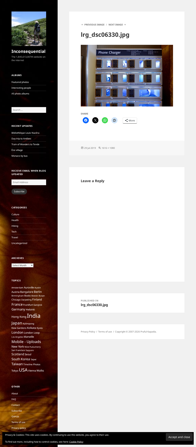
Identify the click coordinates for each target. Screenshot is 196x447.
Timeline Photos (31, 364)
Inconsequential (28, 51)
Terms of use (18, 422)
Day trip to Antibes (21, 138)
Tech (13, 231)
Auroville (29, 287)
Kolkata (31, 328)
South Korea (20, 359)
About (14, 393)
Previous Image (94, 24)
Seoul (28, 354)
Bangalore (26, 292)
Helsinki (30, 309)
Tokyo (14, 370)
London (17, 332)
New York (17, 346)
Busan (42, 295)
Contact (15, 405)
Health (15, 220)
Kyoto (40, 328)
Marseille (29, 336)
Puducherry (35, 346)
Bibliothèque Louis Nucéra (25, 132)
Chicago (16, 299)
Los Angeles (17, 337)
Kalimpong (28, 323)
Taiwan (17, 364)
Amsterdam (17, 287)
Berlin (38, 292)
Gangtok (37, 304)
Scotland (17, 354)
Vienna (32, 370)
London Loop (32, 332)
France (17, 304)
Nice (26, 346)
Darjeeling (26, 299)
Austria (15, 292)
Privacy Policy (88, 331)
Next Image (116, 24)
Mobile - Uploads (26, 341)
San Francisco (18, 350)
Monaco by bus (19, 155)
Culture (15, 214)
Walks (40, 370)
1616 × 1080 (108, 148)
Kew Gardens (18, 328)
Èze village (17, 150)
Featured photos (20, 82)
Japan (16, 323)
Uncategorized (19, 243)
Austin (37, 287)
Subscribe (19, 191)
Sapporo (30, 350)
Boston (34, 295)
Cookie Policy (76, 441)
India (33, 315)
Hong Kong (18, 316)
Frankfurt (28, 304)
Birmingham (17, 295)
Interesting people (21, 87)
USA (23, 370)
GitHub (15, 416)
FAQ (13, 399)
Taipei (33, 359)
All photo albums (20, 93)
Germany (18, 309)
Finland (37, 299)
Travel (14, 237)
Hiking (14, 226)
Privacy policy (18, 428)
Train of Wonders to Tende (25, 144)
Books (27, 295)
